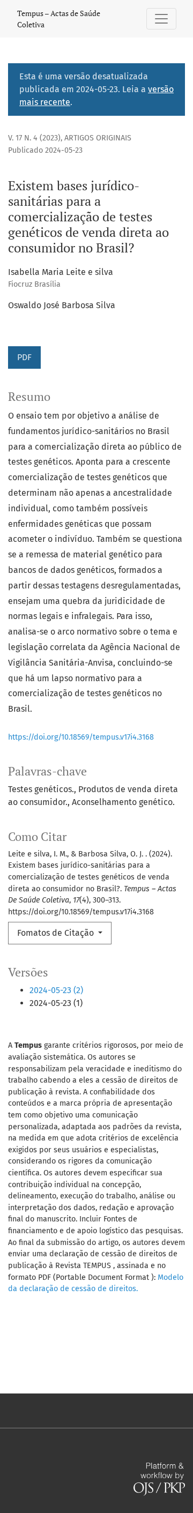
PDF (24, 357)
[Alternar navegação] (161, 18)
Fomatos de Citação (56, 933)
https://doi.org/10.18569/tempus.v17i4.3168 (81, 737)
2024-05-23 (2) (56, 990)
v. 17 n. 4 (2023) (34, 138)
